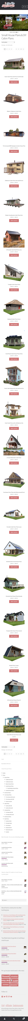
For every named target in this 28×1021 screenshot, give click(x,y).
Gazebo (7, 831)
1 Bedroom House (9, 781)
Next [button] (26, 22)
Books (4, 773)
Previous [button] (2, 22)
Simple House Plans (10, 790)
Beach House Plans (10, 783)
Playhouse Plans (7, 816)
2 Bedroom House (9, 779)
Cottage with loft (9, 812)
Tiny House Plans (7, 794)
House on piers (9, 801)
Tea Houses (8, 825)
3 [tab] (13, 32)
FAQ (3, 1005)
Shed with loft (9, 827)
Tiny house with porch (10, 797)
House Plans (6, 777)
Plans (4, 775)
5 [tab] (16, 32)
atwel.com (10, 1016)
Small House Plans (9, 786)
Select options (14, 82)
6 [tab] (17, 32)
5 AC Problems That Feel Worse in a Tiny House (13, 926)
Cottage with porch (10, 814)
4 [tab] (14, 32)
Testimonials (18, 1005)
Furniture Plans (7, 792)
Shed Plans (6, 818)
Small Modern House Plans (12, 788)
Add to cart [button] (14, 740)
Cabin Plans (6, 803)
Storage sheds (9, 823)
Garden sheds (8, 821)
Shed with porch (9, 829)
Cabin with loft (9, 805)
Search (14, 1019)
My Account (4, 1019)
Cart (21, 1018)
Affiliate (9, 1005)
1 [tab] (10, 32)
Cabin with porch (9, 807)
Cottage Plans (7, 810)
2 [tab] (11, 32)
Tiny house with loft (10, 799)
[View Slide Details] (14, 22)
